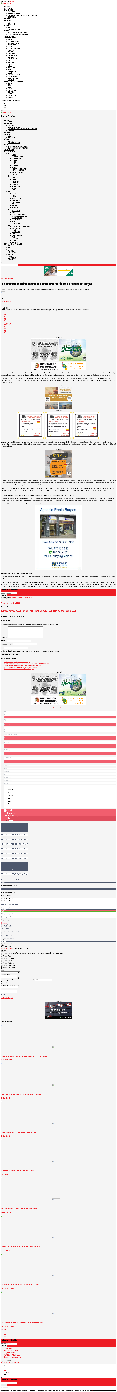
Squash (14, 230)
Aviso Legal (8, 1349)
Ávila (10, 83)
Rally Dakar (16, 223)
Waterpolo (15, 242)
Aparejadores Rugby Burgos (18, 33)
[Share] (3, 1387)
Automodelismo (13, 41)
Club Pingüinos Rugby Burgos (18, 34)
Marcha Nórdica (17, 199)
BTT (9, 22)
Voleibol (11, 80)
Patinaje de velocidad (19, 216)
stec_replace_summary (7, 948)
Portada (7, 6)
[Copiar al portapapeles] (19, 972)
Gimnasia (11, 57)
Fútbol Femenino (14, 29)
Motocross (12, 71)
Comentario (4, 637)
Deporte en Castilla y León (14, 81)
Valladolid (12, 95)
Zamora (11, 97)
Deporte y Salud (17, 172)
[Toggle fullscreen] (5, 1387)
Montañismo (16, 200)
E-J (9, 176)
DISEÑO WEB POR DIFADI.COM (10, 1363)
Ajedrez (11, 40)
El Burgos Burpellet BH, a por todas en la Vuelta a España (20, 667)
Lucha (10, 66)
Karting (11, 62)
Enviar (3, 994)
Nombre (3, 641)
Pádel (10, 73)
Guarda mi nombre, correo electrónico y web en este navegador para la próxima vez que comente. (31, 651)
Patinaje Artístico (14, 74)
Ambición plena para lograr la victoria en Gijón (17, 662)
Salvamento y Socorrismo (21, 226)
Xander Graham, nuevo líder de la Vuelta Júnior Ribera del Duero (22, 665)
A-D (9, 153)
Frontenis (11, 54)
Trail (13, 237)
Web (2, 647)
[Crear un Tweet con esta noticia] (60, 315)
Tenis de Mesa (9, 36)
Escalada (15, 178)
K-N (9, 192)
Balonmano (8, 19)
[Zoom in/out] (7, 1387)
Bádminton (12, 45)
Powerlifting (16, 219)
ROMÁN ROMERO (6, 301)
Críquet (14, 167)
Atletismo (8, 8)
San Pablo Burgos (14, 13)
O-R (9, 209)
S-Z (9, 225)
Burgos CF (11, 27)
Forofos (11, 1)
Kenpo (10, 64)
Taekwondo (16, 232)
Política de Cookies (11, 1351)
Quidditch (15, 221)
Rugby (6, 31)
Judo (9, 61)
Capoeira (15, 165)
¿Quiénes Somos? (10, 1352)
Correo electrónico (7, 644)
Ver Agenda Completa (7, 998)
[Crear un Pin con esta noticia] (60, 316)
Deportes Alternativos (20, 169)
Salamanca (12, 90)
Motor (10, 69)
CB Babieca (12, 17)
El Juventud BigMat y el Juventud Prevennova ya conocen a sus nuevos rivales (26, 664)
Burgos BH (11, 24)
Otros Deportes (10, 38)
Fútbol (6, 26)
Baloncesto (8, 10)
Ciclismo (7, 20)
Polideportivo (13, 76)
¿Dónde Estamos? (10, 1354)
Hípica (14, 188)
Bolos (14, 162)
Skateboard (16, 228)
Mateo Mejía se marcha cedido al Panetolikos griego (19, 669)
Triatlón (15, 239)
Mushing (15, 206)
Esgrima (11, 52)
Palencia (11, 88)
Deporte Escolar (14, 48)
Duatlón (11, 50)
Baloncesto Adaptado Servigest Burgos (22, 15)
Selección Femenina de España (25, 597)
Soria (10, 94)
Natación (11, 68)
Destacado (13, 597)
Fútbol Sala (12, 55)
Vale (92, 1390)
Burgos (10, 85)
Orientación (16, 211)
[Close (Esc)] (1, 1387)
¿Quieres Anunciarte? (12, 1356)
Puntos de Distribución (12, 1358)
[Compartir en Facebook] (60, 313)
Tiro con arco (13, 78)
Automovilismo (13, 43)
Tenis (13, 233)
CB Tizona (11, 12)
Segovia (11, 92)
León (9, 87)
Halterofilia (12, 59)
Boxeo (10, 47)
